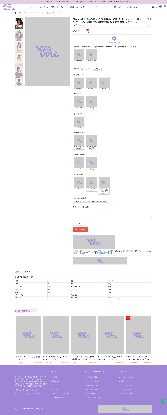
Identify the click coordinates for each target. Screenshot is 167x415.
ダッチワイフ (125, 389)
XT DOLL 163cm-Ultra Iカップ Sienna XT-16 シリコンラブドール (137, 358)
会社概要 (54, 377)
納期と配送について (93, 385)
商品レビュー (119, 7)
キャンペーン (43, 7)
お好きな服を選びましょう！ (104, 253)
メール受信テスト (57, 397)
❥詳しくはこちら (28, 352)
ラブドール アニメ (127, 377)
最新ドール (73, 7)
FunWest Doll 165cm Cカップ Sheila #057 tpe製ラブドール (110, 358)
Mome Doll (81, 25)
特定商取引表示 (91, 377)
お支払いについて (92, 381)
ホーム (32, 7)
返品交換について (92, 389)
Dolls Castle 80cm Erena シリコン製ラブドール (28, 358)
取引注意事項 (90, 393)
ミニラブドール (126, 385)
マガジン (54, 389)
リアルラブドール (41, 2)
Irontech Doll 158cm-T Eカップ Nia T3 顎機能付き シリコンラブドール (83, 358)
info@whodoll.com (31, 390)
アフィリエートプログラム (60, 393)
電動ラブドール (126, 381)
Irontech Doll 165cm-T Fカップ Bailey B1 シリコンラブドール (56, 358)
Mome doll (22, 13)
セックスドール (126, 393)
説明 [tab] (17, 272)
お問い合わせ (132, 7)
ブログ (53, 385)
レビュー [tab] (26, 272)
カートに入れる (81, 229)
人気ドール (85, 7)
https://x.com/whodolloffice (33, 394)
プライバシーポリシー (93, 397)
